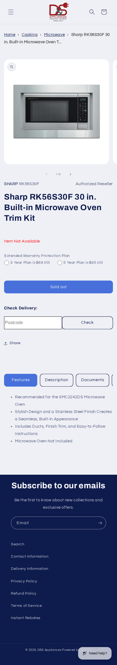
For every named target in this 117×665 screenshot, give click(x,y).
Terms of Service (26, 606)
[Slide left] (47, 174)
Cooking (30, 35)
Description (56, 380)
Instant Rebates (26, 618)
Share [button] (15, 343)
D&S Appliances (49, 649)
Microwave (54, 35)
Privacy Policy (24, 581)
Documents (92, 380)
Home (9, 35)
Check (87, 323)
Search (17, 544)
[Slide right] (70, 174)
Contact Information (29, 556)
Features (21, 380)
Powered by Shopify (77, 649)
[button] (11, 12)
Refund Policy (23, 593)
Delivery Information (29, 569)
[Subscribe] (100, 523)
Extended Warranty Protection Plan (37, 256)
